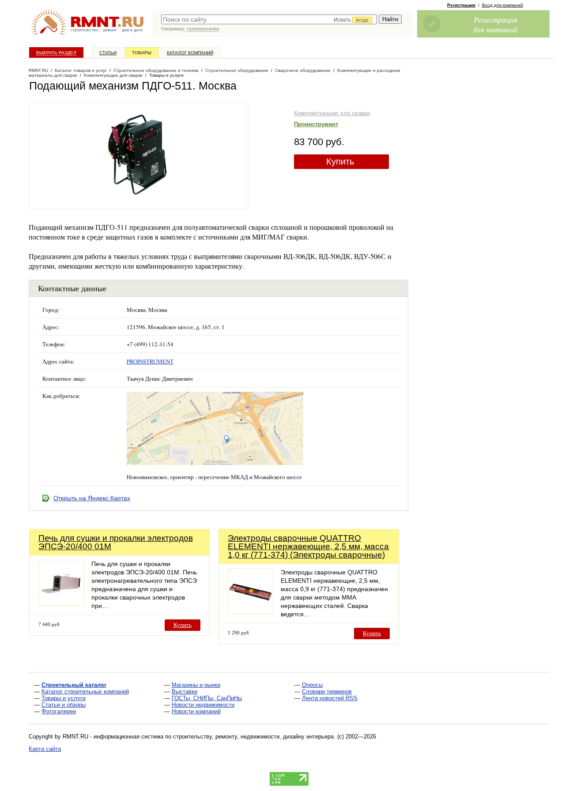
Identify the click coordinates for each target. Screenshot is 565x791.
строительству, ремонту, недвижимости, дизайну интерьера (253, 736)
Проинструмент (316, 124)
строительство (84, 30)
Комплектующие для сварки (332, 113)
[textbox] (269, 19)
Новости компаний (196, 711)
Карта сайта (45, 749)
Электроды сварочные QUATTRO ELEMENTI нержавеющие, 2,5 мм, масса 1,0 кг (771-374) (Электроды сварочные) (308, 546)
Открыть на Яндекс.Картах (91, 498)
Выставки (184, 691)
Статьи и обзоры (63, 704)
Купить (340, 161)
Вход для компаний (502, 5)
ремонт (110, 30)
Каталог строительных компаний (85, 691)
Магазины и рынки (196, 685)
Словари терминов (327, 691)
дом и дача (132, 30)
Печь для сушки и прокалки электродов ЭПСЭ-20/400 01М (115, 542)
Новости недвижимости (203, 704)
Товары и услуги (63, 698)
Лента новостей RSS (330, 698)
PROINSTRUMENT (150, 361)
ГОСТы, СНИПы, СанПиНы (207, 698)
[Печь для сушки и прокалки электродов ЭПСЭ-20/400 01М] (61, 603)
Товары (141, 52)
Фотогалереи (58, 711)
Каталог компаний (190, 52)
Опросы (312, 685)
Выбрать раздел (56, 52)
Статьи (108, 52)
